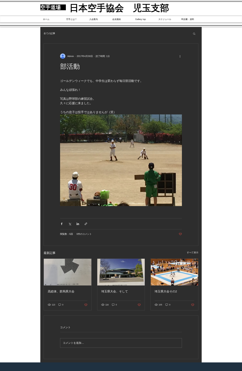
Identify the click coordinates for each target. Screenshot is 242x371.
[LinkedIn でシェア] (77, 223)
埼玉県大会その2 (166, 291)
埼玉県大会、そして (114, 291)
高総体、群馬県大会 (61, 291)
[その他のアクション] (180, 56)
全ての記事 (49, 33)
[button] (194, 33)
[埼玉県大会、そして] (121, 272)
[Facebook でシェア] (61, 223)
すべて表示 (192, 252)
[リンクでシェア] (85, 223)
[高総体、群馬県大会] (67, 272)
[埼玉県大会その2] (174, 272)
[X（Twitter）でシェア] (69, 223)
